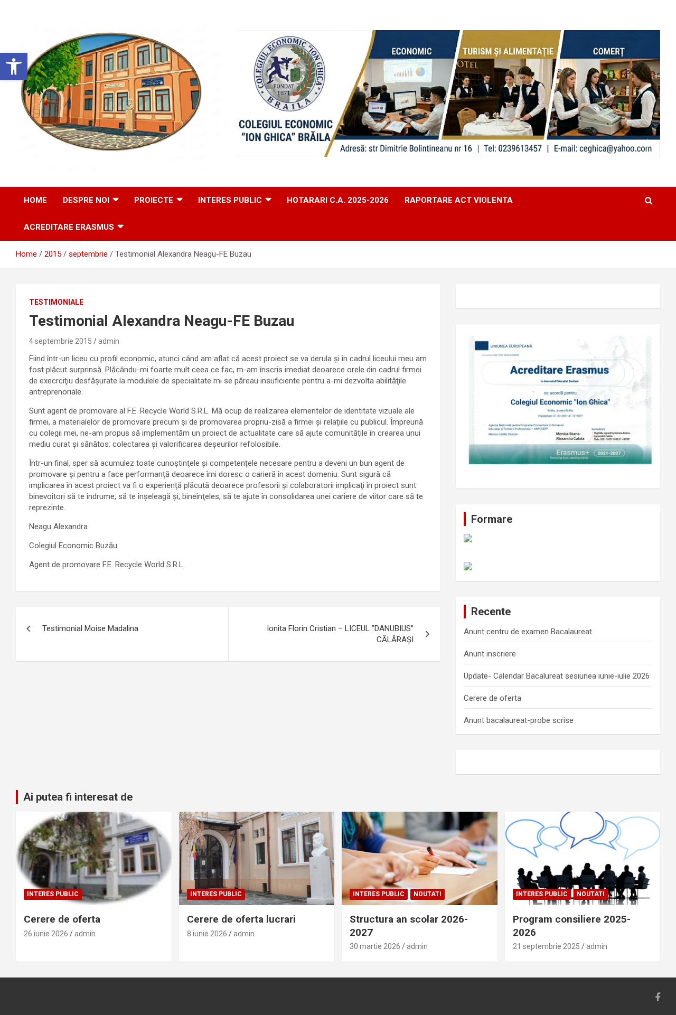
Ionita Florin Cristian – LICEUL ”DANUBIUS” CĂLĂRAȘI (340, 634)
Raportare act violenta (459, 200)
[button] (13, 66)
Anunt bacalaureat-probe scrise (519, 720)
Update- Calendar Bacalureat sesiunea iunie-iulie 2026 (557, 676)
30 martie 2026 (375, 946)
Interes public (230, 200)
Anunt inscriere (490, 654)
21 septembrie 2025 (546, 946)
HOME (35, 200)
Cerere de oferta (492, 698)
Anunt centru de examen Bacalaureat (528, 631)
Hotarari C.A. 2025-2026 (338, 200)
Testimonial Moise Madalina (90, 628)
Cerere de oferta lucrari (241, 919)
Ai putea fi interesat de (78, 797)
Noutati (428, 894)
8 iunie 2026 (207, 933)
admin (108, 341)
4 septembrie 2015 (60, 341)
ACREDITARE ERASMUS (69, 227)
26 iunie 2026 (46, 933)
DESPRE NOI (86, 200)
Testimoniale (56, 302)
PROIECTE (153, 200)
